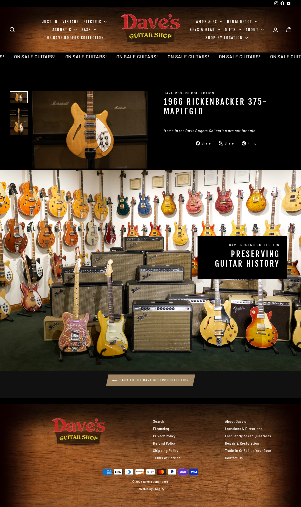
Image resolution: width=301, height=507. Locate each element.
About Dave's (235, 421)
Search (158, 421)
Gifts (231, 29)
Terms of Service (167, 458)
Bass (87, 29)
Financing (161, 429)
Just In (50, 21)
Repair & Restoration (242, 443)
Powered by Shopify (150, 489)
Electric (93, 21)
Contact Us (234, 458)
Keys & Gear (203, 29)
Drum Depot (240, 21)
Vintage (71, 21)
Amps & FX (207, 21)
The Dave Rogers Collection (74, 37)
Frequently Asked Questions (248, 436)
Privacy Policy (164, 436)
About (253, 29)
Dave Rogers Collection (189, 93)
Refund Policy (164, 443)
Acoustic (62, 29)
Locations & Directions (244, 429)
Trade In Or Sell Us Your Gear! (249, 451)
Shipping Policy (165, 451)
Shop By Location (225, 37)
